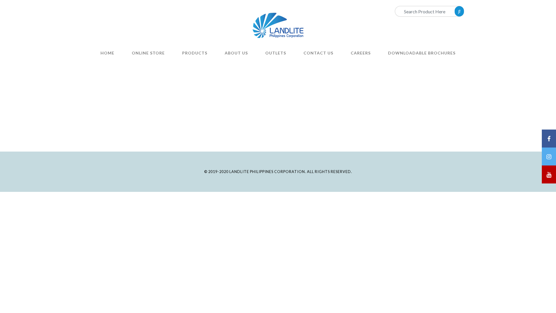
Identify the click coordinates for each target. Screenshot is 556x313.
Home (107, 52)
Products (194, 52)
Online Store (148, 52)
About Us (236, 52)
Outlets (275, 52)
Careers (361, 52)
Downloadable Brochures (422, 52)
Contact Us (318, 52)
